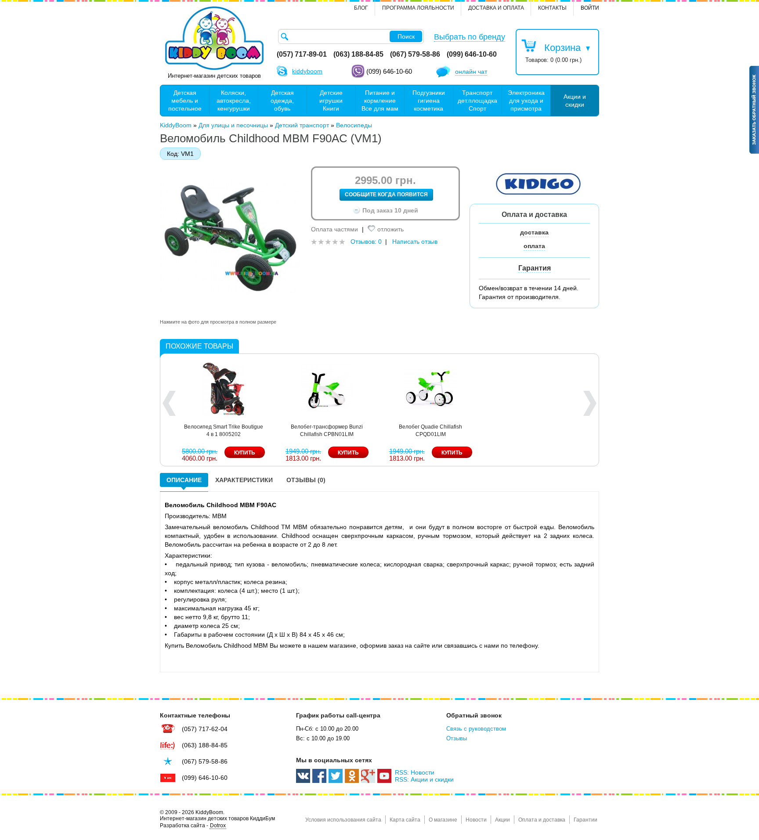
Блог (361, 8)
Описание (184, 479)
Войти (590, 8)
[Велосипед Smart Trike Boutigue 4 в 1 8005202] (223, 388)
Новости (476, 820)
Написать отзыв (414, 241)
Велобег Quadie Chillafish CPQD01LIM (430, 430)
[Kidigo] (538, 183)
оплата (534, 245)
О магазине (443, 820)
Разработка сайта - (193, 825)
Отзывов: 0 (366, 241)
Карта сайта (405, 820)
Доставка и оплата (496, 8)
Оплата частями (334, 229)
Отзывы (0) (305, 479)
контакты (552, 8)
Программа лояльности (418, 8)
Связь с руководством (476, 728)
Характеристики (244, 479)
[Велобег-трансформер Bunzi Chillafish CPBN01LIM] (326, 388)
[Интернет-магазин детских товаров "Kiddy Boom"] (214, 38)
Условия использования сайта (343, 820)
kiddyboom (307, 71)
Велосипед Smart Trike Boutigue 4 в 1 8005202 (223, 430)
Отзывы (456, 738)
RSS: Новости (414, 772)
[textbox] (351, 36)
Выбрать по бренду (469, 36)
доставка (534, 232)
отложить (390, 229)
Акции (502, 820)
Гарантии (585, 820)
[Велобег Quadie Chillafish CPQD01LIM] (430, 388)
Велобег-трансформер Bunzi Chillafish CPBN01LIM (327, 430)
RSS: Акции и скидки (424, 779)
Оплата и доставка (541, 820)
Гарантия (534, 268)
